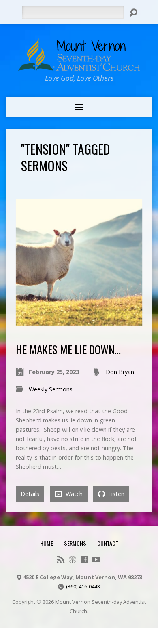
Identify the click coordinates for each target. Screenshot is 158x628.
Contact (107, 543)
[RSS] (60, 559)
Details (30, 494)
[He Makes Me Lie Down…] (79, 321)
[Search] (133, 12)
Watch (73, 494)
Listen (115, 494)
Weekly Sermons (51, 389)
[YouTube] (96, 559)
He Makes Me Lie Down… (68, 349)
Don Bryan (120, 372)
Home (46, 543)
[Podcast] (72, 559)
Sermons (75, 543)
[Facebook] (84, 559)
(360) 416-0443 (83, 586)
